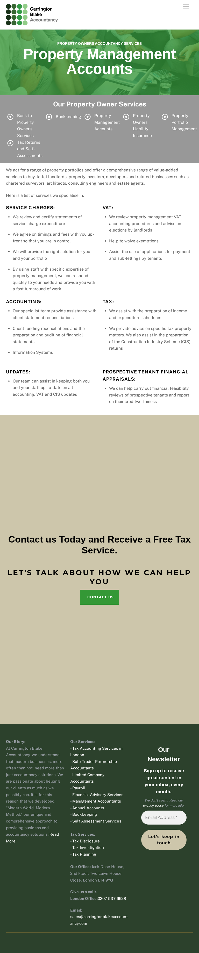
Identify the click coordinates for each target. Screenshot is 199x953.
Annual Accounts (88, 808)
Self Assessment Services (96, 821)
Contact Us (100, 597)
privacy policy (153, 805)
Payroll (79, 788)
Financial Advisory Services (97, 794)
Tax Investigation (88, 847)
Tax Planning (84, 854)
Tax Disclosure (86, 841)
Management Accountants (96, 801)
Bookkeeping (84, 814)
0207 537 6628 (112, 898)
